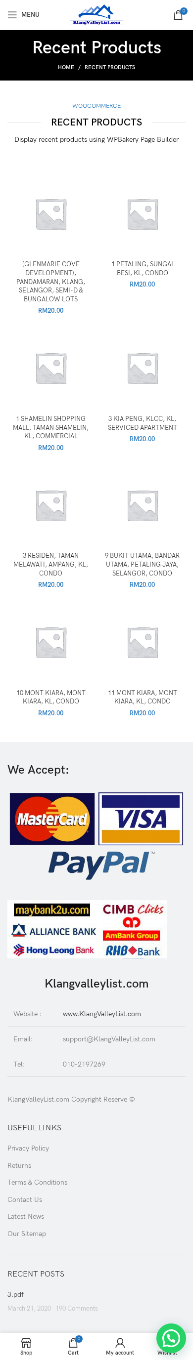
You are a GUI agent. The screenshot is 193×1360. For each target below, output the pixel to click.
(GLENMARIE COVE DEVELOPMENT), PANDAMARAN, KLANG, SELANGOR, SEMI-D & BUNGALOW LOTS (50, 282)
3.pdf (15, 1294)
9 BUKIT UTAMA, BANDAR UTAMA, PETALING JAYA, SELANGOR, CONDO (142, 564)
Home (66, 67)
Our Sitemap (26, 1234)
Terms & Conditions (37, 1182)
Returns (19, 1165)
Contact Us (24, 1199)
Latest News (25, 1216)
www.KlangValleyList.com (102, 1014)
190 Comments (76, 1309)
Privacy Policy (28, 1148)
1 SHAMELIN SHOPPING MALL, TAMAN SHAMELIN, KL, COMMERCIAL (51, 427)
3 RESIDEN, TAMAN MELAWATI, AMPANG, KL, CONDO (50, 564)
